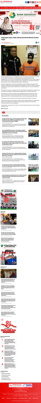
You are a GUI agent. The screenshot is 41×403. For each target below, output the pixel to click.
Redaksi (3, 398)
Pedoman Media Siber (23, 398)
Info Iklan (9, 398)
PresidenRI (5, 376)
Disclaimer (14, 398)
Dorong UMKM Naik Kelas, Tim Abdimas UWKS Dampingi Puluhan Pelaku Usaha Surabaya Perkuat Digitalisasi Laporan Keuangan (14, 131)
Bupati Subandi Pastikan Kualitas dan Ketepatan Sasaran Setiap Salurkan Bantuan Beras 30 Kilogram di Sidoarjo (8, 314)
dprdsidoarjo (6, 378)
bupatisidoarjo (6, 375)
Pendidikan (26, 395)
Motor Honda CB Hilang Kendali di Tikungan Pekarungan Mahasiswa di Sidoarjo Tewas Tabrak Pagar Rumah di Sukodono (8, 227)
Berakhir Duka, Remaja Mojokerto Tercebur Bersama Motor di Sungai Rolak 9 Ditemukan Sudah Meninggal (8, 233)
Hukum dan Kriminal (18, 394)
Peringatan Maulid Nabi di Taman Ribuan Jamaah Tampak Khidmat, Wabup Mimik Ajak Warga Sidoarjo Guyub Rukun (8, 294)
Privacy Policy (35, 398)
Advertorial (26, 7)
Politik (10, 7)
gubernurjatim (6, 373)
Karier (29, 398)
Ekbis (14, 7)
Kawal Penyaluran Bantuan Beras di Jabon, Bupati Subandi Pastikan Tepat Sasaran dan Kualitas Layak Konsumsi (14, 176)
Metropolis (6, 7)
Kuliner (34, 7)
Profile (30, 7)
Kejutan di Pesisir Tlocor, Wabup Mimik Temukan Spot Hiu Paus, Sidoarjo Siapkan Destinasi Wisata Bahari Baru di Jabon (14, 154)
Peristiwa (21, 7)
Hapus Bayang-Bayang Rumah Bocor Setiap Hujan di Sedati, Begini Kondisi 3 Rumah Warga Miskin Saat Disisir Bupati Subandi (8, 307)
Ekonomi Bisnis (24, 394)
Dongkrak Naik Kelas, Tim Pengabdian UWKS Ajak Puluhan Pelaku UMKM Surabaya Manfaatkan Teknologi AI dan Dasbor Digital (14, 120)
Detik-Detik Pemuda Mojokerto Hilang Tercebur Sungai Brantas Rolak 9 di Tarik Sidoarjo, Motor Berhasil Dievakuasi (7, 240)
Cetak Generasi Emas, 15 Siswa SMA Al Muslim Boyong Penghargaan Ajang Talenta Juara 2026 (14, 165)
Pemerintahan (20, 395)
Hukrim (16, 7)
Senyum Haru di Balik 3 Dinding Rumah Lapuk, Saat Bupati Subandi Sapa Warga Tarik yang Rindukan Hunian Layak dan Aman (10, 353)
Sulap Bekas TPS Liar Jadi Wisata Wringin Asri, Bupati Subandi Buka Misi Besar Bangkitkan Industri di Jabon (8, 287)
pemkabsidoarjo (6, 379)
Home (2, 7)
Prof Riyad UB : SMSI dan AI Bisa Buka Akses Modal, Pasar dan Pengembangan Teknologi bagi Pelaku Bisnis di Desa (14, 143)
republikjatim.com (7, 42)
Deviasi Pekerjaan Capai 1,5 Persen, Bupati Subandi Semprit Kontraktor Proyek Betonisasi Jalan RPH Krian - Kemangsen (8, 300)
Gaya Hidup (15, 395)
